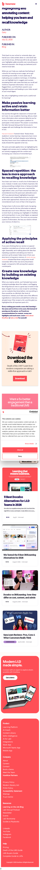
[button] (36, 4)
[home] (8, 4)
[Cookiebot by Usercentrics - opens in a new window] (29, 412)
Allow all (20, 450)
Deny (20, 456)
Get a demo (10, 678)
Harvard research (8, 134)
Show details (29, 443)
